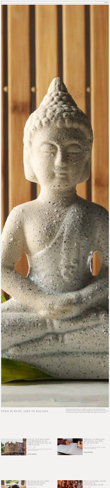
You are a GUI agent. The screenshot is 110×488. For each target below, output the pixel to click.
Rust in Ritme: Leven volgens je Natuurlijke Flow (95, 483)
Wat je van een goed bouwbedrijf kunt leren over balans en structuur (40, 442)
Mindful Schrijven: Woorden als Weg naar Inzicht (94, 441)
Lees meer (32, 454)
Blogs (106, 2)
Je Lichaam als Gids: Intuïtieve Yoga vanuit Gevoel (39, 483)
